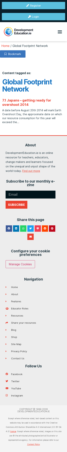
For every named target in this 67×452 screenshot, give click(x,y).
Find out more (31, 170)
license (13, 431)
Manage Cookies (20, 264)
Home (5, 46)
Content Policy (33, 444)
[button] (59, 31)
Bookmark (14, 54)
